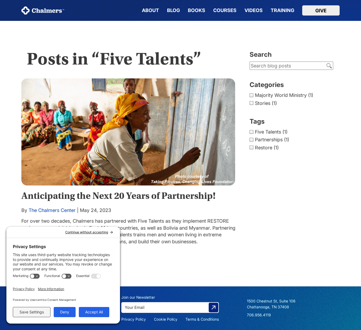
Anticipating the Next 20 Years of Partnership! (118, 196)
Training (282, 10)
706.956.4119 (259, 315)
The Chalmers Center (52, 210)
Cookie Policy (165, 319)
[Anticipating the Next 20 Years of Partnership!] (130, 131)
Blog (173, 10)
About (150, 10)
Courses (224, 10)
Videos (253, 10)
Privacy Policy (133, 319)
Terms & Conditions (202, 319)
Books (196, 10)
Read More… (35, 248)
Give (321, 10)
